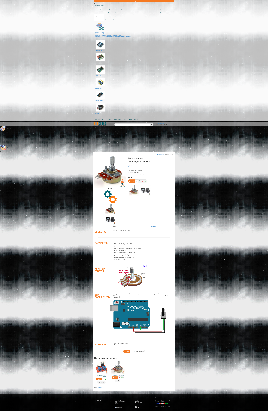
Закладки (137, 401)
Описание (114, 226)
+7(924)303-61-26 (159, 123)
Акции (116, 402)
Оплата (103, 119)
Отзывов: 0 (130, 166)
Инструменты (116, 16)
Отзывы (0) (153, 226)
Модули (110, 9)
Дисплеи (143, 9)
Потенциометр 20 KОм (118, 375)
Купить (99, 379)
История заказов (138, 400)
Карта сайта (117, 404)
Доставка (97, 119)
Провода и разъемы (165, 9)
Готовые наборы (119, 9)
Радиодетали (98, 16)
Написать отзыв (137, 166)
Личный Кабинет (118, 119)
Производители (118, 398)
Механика (107, 16)
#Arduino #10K (101, 387)
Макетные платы (152, 9)
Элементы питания (127, 16)
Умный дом (128, 9)
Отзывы (109, 119)
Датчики (136, 9)
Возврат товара (138, 402)
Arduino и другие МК (100, 9)
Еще (125, 119)
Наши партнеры (118, 400)
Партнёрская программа (120, 401)
